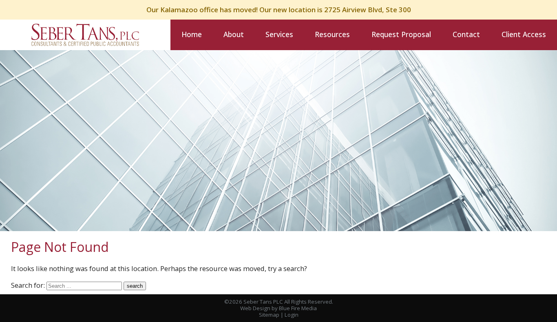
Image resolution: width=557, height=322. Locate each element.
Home (191, 34)
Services (279, 34)
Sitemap (269, 314)
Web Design (255, 308)
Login (291, 314)
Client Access (524, 34)
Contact (466, 34)
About (233, 34)
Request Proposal (401, 34)
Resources (332, 34)
